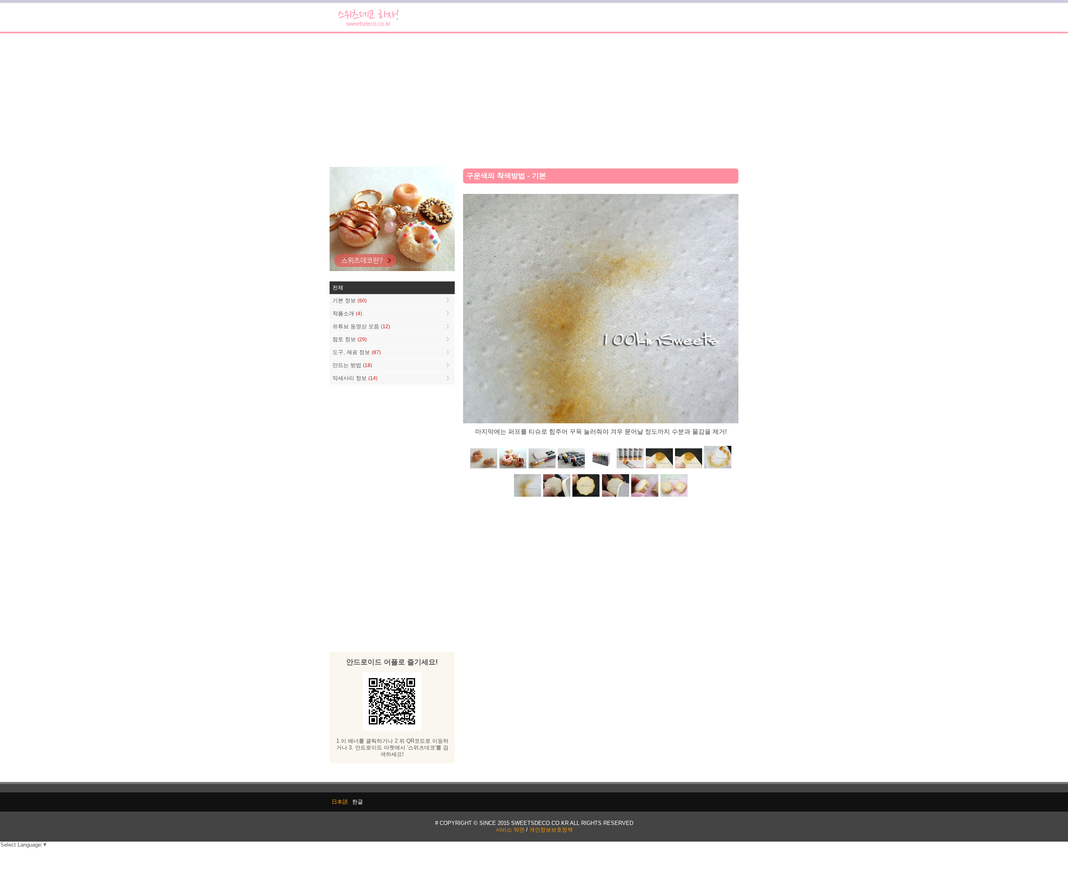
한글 (357, 802)
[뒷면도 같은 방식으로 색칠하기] (586, 496)
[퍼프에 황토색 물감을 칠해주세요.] (688, 468)
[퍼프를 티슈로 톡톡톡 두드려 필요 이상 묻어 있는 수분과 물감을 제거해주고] (717, 468)
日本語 (340, 802)
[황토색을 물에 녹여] (659, 468)
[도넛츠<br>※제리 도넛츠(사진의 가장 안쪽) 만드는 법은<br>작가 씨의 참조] (513, 468)
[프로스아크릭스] (600, 468)
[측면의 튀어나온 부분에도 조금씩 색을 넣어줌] (644, 496)
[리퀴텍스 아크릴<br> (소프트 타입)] (630, 468)
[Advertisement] (534, 100)
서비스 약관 (510, 830)
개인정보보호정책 (551, 830)
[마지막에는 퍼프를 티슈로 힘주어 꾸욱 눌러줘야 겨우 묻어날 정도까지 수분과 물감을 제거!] (527, 496)
